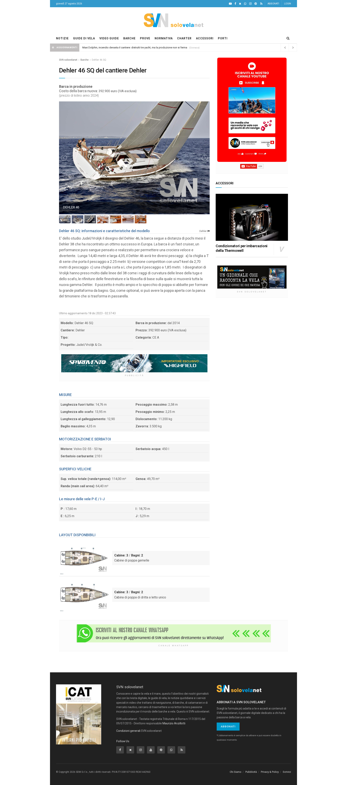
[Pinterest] (255, 3)
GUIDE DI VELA (84, 38)
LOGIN (287, 3)
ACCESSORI (204, 38)
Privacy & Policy (270, 771)
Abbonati (228, 726)
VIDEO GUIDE (109, 38)
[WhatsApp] (245, 3)
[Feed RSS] (261, 3)
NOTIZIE (62, 38)
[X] (240, 3)
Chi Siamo (235, 771)
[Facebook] (235, 3)
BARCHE (129, 38)
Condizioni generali (128, 730)
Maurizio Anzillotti (173, 723)
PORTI (223, 38)
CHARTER (184, 38)
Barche (85, 59)
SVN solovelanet (68, 59)
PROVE (145, 38)
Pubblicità (251, 771)
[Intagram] (250, 3)
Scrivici (287, 771)
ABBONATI (273, 3)
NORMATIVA (164, 38)
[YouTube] (230, 3)
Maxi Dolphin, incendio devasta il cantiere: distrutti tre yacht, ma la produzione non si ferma (134, 47)
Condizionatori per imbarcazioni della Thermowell (241, 248)
